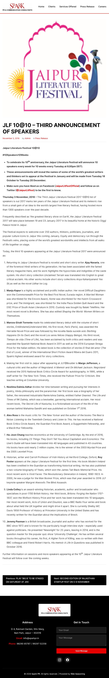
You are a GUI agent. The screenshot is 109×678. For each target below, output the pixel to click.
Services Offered (67, 6)
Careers (102, 6)
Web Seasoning (78, 674)
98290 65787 (23, 643)
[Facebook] (67, 660)
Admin (28, 138)
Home (41, 6)
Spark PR (36, 674)
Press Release (87, 6)
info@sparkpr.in (31, 638)
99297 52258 (39, 643)
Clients (51, 6)
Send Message (81, 651)
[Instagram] (59, 660)
